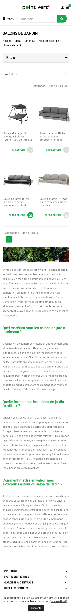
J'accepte (36, 608)
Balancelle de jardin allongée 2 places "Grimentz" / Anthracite (17, 136)
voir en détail (58, 601)
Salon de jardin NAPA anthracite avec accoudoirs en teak (52, 136)
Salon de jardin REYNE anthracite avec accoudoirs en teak (16, 202)
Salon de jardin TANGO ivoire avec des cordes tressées (53, 202)
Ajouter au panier (30, 150)
